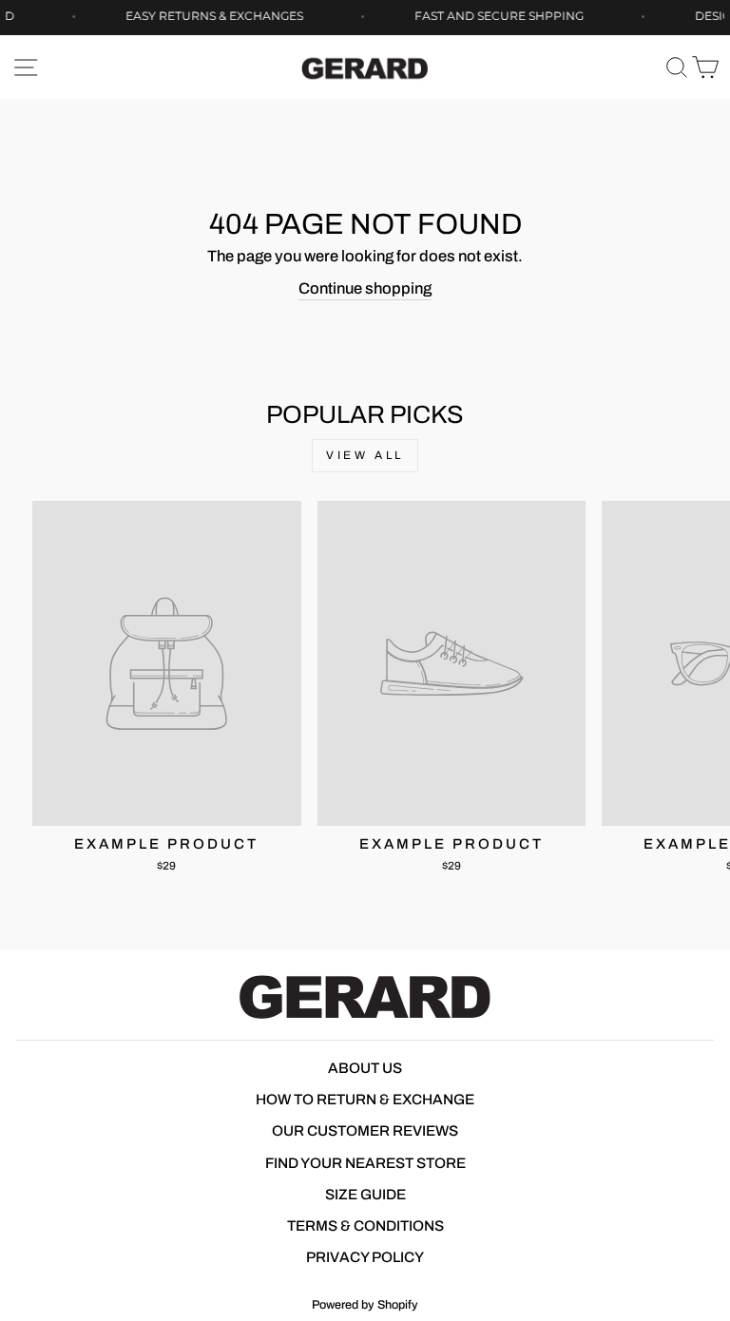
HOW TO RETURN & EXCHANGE (365, 1099)
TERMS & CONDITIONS (365, 1226)
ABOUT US (365, 1068)
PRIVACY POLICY (365, 1257)
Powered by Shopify (365, 1304)
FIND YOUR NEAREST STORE (365, 1163)
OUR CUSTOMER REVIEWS (365, 1131)
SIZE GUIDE (365, 1194)
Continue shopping (365, 288)
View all (365, 455)
